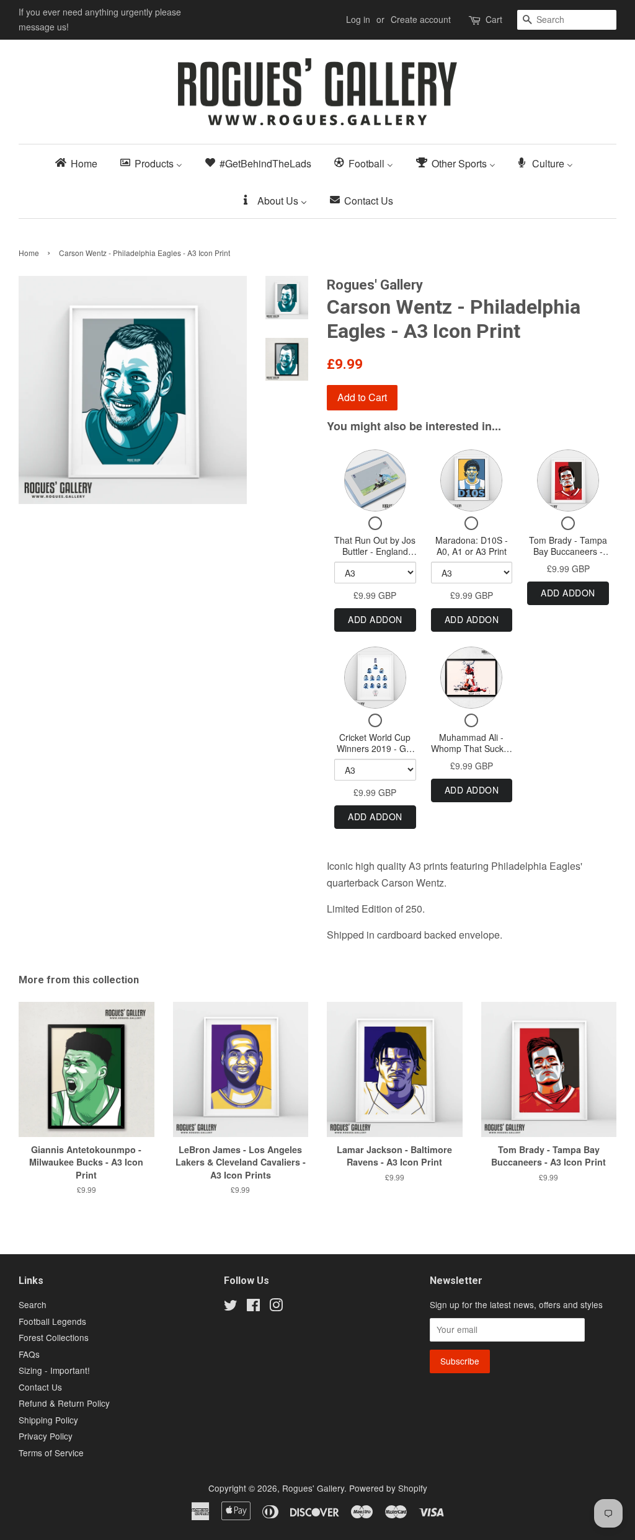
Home (29, 252)
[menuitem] (80, 162)
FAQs (29, 1354)
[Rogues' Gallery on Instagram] (276, 1307)
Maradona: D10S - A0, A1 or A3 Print (471, 545)
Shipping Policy (48, 1420)
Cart (494, 19)
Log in (358, 19)
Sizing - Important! (54, 1370)
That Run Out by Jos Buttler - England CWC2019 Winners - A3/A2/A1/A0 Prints (374, 556)
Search (33, 1304)
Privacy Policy (46, 1436)
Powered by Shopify (388, 1488)
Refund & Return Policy (64, 1403)
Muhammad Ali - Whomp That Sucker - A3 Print (471, 748)
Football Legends (52, 1321)
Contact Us (40, 1387)
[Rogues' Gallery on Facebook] (253, 1307)
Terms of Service (51, 1452)
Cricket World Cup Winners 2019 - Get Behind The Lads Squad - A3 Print (375, 753)
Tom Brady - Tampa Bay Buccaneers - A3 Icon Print (568, 551)
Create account (421, 19)
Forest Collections (54, 1337)
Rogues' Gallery (313, 1488)
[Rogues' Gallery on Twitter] (231, 1307)
